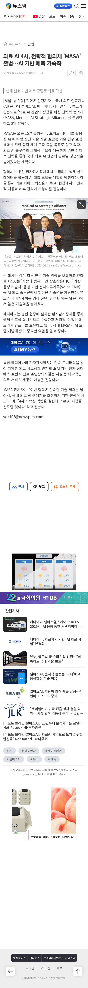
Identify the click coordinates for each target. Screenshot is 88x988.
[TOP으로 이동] (78, 971)
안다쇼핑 (70, 958)
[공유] (81, 73)
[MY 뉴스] (63, 6)
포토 (52, 16)
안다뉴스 (34, 958)
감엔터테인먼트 (52, 958)
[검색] (76, 6)
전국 (82, 16)
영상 (41, 16)
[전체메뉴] (84, 6)
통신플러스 (19, 958)
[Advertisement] (44, 894)
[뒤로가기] (10, 971)
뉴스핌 (16, 6)
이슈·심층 (67, 16)
